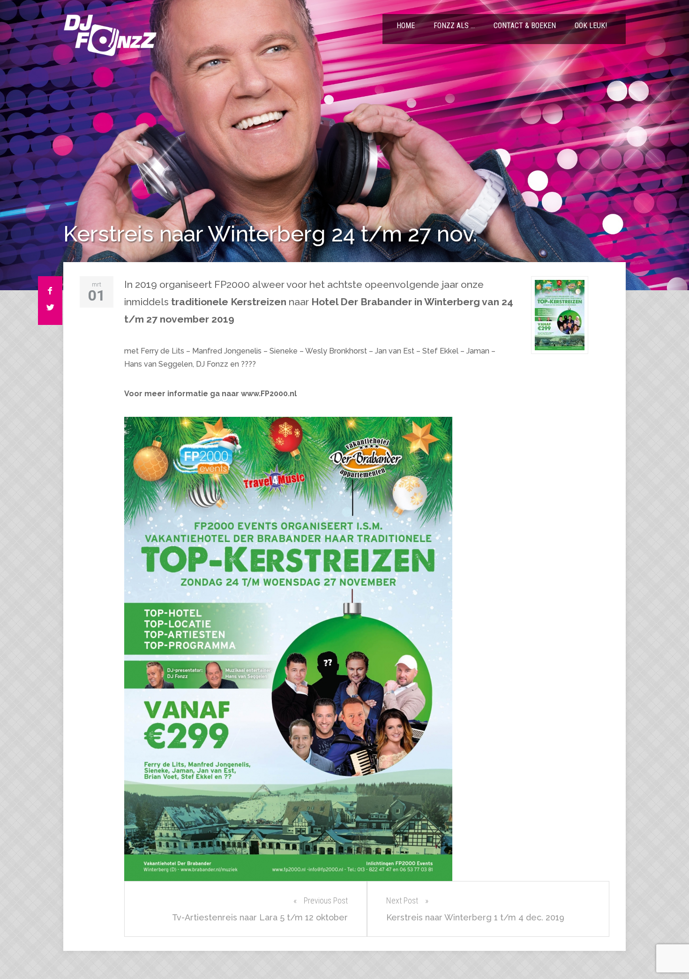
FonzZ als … (454, 25)
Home (406, 25)
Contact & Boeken (525, 25)
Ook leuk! (591, 25)
